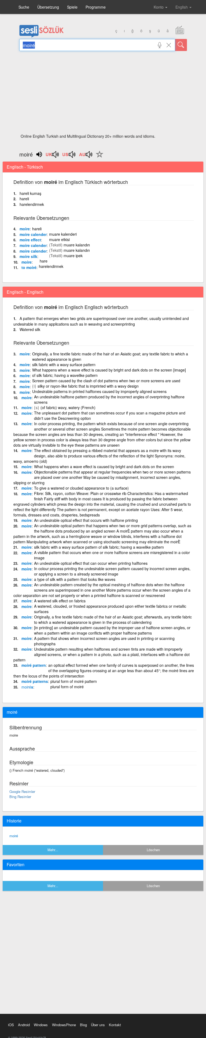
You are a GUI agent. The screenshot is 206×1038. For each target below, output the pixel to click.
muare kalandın (77, 250)
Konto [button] (159, 7)
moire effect (30, 239)
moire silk (28, 256)
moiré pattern (33, 665)
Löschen (153, 849)
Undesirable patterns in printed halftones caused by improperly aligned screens (99, 391)
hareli (24, 198)
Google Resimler (22, 791)
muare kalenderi (63, 234)
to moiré (28, 267)
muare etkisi (59, 239)
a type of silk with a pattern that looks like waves (74, 579)
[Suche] (181, 45)
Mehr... (52, 849)
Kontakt (115, 1024)
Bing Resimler (20, 796)
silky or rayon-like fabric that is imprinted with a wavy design (88, 386)
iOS (11, 1024)
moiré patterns (34, 681)
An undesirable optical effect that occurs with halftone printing (86, 520)
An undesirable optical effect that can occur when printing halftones (91, 563)
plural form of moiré (67, 686)
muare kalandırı (77, 244)
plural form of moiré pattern (73, 681)
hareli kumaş (30, 193)
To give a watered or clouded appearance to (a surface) (81, 488)
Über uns (98, 1024)
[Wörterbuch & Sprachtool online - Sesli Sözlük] (41, 36)
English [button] (182, 7)
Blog (83, 1024)
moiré (13, 835)
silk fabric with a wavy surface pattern (63, 364)
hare (43, 261)
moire (25, 228)
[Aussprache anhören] (53, 156)
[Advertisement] (103, 94)
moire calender (33, 234)
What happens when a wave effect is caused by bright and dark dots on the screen (104, 466)
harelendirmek (32, 204)
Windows (41, 1024)
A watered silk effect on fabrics (60, 600)
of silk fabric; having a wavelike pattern (65, 375)
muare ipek (73, 255)
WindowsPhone (64, 1024)
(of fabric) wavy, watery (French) (68, 407)
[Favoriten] (98, 157)
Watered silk (30, 329)
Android (24, 1024)
